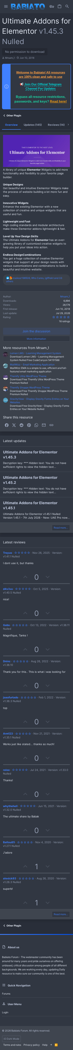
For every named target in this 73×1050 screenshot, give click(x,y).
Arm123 (8, 733)
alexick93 (9, 878)
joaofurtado (10, 697)
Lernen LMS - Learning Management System (35, 353)
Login (5, 1012)
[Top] (51, 1045)
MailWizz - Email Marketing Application (32, 364)
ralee (6, 770)
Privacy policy (32, 1044)
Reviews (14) (56, 124)
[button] (6, 6)
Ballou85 (9, 842)
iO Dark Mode (11, 1038)
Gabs (6, 625)
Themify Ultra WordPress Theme (28, 376)
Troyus (7, 552)
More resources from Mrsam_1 (26, 348)
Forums (6, 993)
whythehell (10, 806)
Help (44, 1044)
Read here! (58, 101)
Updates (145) (33, 124)
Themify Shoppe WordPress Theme (30, 387)
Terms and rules (12, 1044)
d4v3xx (8, 589)
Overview (11, 124)
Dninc (7, 661)
